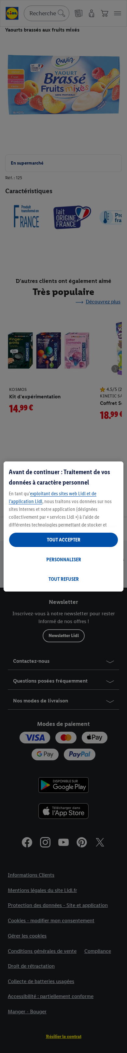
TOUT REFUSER (64, 579)
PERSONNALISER (63, 559)
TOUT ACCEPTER (63, 540)
